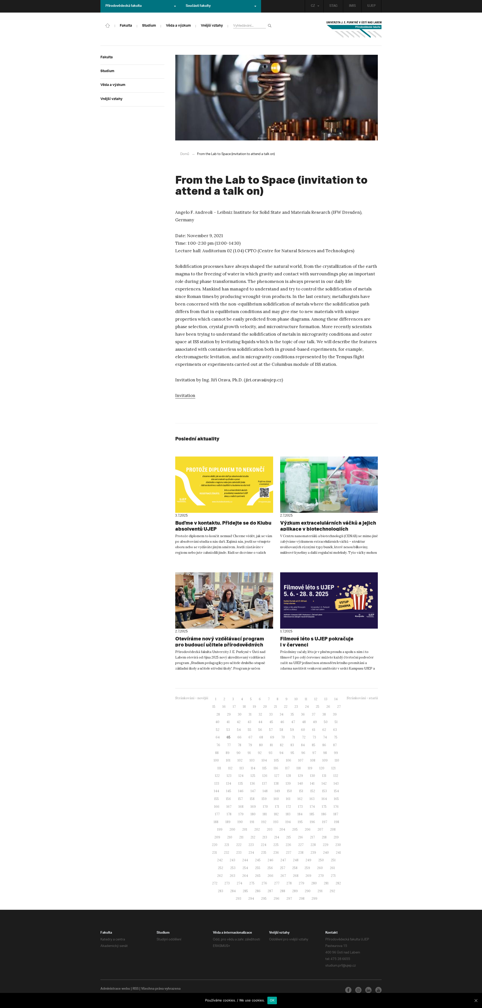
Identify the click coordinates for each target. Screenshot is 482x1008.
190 (240, 822)
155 (216, 799)
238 (301, 852)
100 (216, 760)
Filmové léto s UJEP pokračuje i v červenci (316, 641)
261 (332, 868)
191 (252, 822)
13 (325, 699)
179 (241, 814)
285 (245, 891)
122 (217, 776)
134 (228, 783)
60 (303, 730)
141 (312, 783)
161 (288, 799)
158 (252, 799)
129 (300, 776)
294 (251, 898)
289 (295, 891)
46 (282, 722)
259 (307, 868)
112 (230, 768)
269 (308, 876)
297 (289, 898)
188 (216, 822)
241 (338, 852)
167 (228, 806)
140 (300, 783)
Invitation (185, 395)
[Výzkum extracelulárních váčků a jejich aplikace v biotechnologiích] (329, 485)
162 (300, 799)
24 (307, 706)
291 (320, 891)
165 (336, 799)
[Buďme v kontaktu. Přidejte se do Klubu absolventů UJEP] (224, 485)
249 (308, 860)
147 (253, 791)
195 (300, 822)
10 (296, 699)
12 (315, 699)
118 (298, 768)
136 (252, 783)
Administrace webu (115, 989)
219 (336, 837)
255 (257, 868)
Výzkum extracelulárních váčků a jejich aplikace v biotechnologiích (328, 526)
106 (288, 760)
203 (269, 829)
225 (276, 845)
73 (314, 737)
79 (250, 745)
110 (337, 760)
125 (253, 776)
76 (218, 745)
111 (219, 768)
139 (288, 783)
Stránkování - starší (362, 698)
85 (313, 745)
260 (320, 868)
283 (220, 891)
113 (241, 768)
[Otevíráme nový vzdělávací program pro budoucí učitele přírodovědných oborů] (224, 600)
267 (283, 876)
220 (214, 845)
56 (260, 730)
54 (239, 730)
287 (270, 891)
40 (217, 722)
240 (326, 852)
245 (258, 860)
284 (233, 891)
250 (321, 860)
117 (287, 768)
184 (300, 814)
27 (339, 706)
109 (325, 760)
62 (324, 730)
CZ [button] (313, 6)
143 (336, 783)
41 (228, 722)
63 (335, 730)
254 (245, 868)
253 (232, 868)
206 (308, 829)
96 (303, 753)
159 (264, 799)
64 (218, 737)
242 (220, 860)
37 (313, 714)
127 (276, 776)
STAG (333, 6)
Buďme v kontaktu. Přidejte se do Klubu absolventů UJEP (223, 526)
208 (333, 829)
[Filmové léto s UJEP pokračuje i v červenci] (329, 600)
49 (315, 722)
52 (217, 730)
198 (336, 822)
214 (276, 837)
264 (245, 876)
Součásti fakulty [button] (198, 6)
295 (264, 898)
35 (292, 714)
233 (239, 852)
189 (227, 822)
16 (224, 706)
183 (288, 814)
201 (244, 829)
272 (214, 883)
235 (263, 852)
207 (320, 829)
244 (245, 860)
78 (239, 745)
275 (252, 883)
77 (229, 745)
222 (239, 845)
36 (303, 714)
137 (264, 783)
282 (338, 883)
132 (335, 776)
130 (312, 776)
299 (314, 898)
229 (325, 845)
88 (217, 753)
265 (258, 876)
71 (293, 737)
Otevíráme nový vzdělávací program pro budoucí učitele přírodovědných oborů (219, 644)
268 (295, 876)
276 (264, 883)
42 (238, 722)
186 (323, 814)
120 (321, 768)
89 (227, 753)
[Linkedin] (368, 990)
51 (336, 722)
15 (213, 706)
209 (217, 837)
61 (313, 730)
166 (216, 806)
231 (214, 852)
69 (272, 737)
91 (249, 753)
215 (288, 837)
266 (270, 876)
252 (220, 868)
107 (300, 760)
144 (216, 791)
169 (253, 806)
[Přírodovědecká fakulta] (107, 25)
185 (312, 814)
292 (332, 891)
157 (240, 799)
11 (306, 699)
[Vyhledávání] (270, 25)
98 (325, 753)
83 (292, 745)
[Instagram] (358, 990)
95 (292, 753)
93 (270, 753)
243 (232, 860)
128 (288, 776)
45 (271, 722)
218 (324, 837)
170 (265, 806)
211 (241, 837)
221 (226, 845)
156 (228, 799)
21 (275, 706)
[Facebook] (348, 990)
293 (238, 898)
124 (241, 776)
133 (216, 783)
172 (288, 806)
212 (253, 837)
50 (326, 722)
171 (277, 806)
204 (282, 829)
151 (301, 791)
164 (324, 799)
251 (333, 860)
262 (220, 876)
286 (258, 891)
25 (317, 706)
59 (292, 730)
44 (260, 722)
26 (328, 706)
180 (253, 814)
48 (304, 722)
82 (281, 745)
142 (324, 783)
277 (276, 883)
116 (276, 768)
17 (234, 706)
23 (296, 706)
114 (253, 768)
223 (251, 845)
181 (265, 814)
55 (249, 730)
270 (321, 876)
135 (240, 783)
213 (264, 837)
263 (232, 876)
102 (240, 760)
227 (301, 845)
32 (260, 714)
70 (283, 737)
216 (300, 837)
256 (270, 868)
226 (288, 845)
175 (324, 806)
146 (241, 791)
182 (276, 814)
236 (276, 852)
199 (219, 829)
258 (294, 868)
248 (295, 860)
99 (336, 753)
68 (261, 737)
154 (336, 791)
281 (326, 883)
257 (282, 868)
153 (324, 791)
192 (263, 822)
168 (241, 806)
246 (270, 860)
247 (283, 860)
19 (254, 706)
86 (324, 745)
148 (265, 791)
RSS (136, 989)
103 (252, 760)
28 (218, 714)
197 (324, 822)
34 (281, 714)
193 (275, 822)
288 (282, 891)
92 (260, 753)
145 (228, 791)
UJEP (371, 6)
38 (324, 714)
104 (264, 760)
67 (250, 737)
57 (271, 730)
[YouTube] (378, 990)
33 (271, 714)
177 (217, 814)
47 (293, 722)
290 (308, 891)
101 (228, 760)
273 (227, 883)
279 (301, 883)
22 (285, 706)
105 (276, 760)
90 (238, 753)
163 (312, 799)
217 (312, 837)
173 (300, 806)
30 (240, 714)
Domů (184, 154)
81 (271, 745)
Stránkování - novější (191, 698)
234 (251, 852)
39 (335, 714)
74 (325, 737)
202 (257, 829)
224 (263, 845)
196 (312, 822)
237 (288, 852)
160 (276, 799)
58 (281, 730)
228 (313, 845)
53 (228, 730)
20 (265, 706)
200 (232, 829)
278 (289, 883)
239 (313, 852)
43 (249, 722)
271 (333, 876)
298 (302, 898)
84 (303, 745)
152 (312, 791)
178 (229, 814)
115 (264, 768)
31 (250, 714)
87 (335, 745)
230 (338, 845)
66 (239, 737)
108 (312, 760)
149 (277, 791)
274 (239, 883)
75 (335, 737)
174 (312, 806)
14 (336, 699)
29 (229, 714)
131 (324, 776)
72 (304, 737)
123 (229, 776)
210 (229, 837)
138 (276, 783)
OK (272, 1000)
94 (281, 753)
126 (264, 776)
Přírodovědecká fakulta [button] (123, 6)
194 (288, 822)
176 (336, 806)
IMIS (352, 6)
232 (226, 852)
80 (261, 745)
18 (244, 706)
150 (289, 791)
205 (295, 829)
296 (276, 898)
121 (333, 768)
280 (314, 883)
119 (310, 768)
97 (314, 753)
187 (335, 814)
